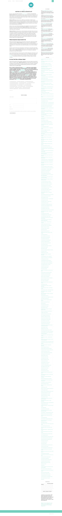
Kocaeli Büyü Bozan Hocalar (44, 306)
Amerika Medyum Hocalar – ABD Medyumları (46, 99)
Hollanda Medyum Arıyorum (44, 295)
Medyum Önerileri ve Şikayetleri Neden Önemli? (47, 391)
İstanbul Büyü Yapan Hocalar (45, 363)
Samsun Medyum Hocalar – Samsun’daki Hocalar (47, 102)
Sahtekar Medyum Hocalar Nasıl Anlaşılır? (46, 348)
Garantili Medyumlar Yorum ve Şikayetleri (46, 256)
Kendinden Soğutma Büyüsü (44, 267)
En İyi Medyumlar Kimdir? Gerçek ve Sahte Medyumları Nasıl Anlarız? (46, 66)
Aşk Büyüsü (42, 479)
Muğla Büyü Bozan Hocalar (44, 328)
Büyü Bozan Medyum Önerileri (45, 279)
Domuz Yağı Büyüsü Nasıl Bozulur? (45, 315)
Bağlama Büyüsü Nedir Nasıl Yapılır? (45, 462)
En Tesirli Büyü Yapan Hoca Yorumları (46, 181)
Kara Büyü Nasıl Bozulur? (44, 234)
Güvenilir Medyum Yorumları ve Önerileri (46, 83)
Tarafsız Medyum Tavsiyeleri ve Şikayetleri (46, 261)
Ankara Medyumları (43, 407)
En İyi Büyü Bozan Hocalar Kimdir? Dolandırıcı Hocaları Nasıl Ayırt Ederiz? (47, 325)
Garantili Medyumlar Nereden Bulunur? (46, 260)
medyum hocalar (24, 13)
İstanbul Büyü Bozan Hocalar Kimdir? (46, 319)
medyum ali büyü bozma (26, 87)
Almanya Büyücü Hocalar (44, 369)
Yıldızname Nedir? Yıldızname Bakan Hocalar (46, 418)
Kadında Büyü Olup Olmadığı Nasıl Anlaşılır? (46, 205)
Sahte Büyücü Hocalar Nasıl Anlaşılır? (46, 273)
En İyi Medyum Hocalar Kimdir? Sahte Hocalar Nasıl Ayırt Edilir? (47, 48)
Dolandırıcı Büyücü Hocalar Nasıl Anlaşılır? (46, 272)
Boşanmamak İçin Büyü (44, 131)
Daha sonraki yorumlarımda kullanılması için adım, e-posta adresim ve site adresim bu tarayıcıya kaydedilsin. (23, 111)
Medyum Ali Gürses (47, 504)
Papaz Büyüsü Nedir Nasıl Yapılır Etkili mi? (46, 459)
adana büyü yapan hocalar (44, 483)
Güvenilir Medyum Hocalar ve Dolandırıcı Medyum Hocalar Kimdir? (46, 220)
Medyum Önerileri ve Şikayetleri (45, 276)
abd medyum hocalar (46, 490)
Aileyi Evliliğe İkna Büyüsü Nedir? (45, 366)
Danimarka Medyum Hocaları (45, 383)
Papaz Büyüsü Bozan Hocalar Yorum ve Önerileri (47, 209)
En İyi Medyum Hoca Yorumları (45, 213)
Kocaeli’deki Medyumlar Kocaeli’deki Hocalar (46, 444)
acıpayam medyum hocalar (48, 488)
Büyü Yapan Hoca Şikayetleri (44, 280)
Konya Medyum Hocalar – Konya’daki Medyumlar (47, 103)
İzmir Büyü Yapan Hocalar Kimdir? (45, 323)
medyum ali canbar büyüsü (14, 88)
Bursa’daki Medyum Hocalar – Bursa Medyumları (47, 402)
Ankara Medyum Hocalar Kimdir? (45, 320)
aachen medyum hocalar (47, 491)
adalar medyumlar (43, 488)
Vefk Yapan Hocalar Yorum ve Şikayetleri (46, 64)
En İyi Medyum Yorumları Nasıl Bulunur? (46, 382)
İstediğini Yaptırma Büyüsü (44, 312)
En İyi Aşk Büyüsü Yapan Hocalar (45, 208)
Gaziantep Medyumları (44, 417)
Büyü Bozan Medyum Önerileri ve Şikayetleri (46, 277)
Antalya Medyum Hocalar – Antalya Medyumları (47, 159)
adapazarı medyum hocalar (50, 487)
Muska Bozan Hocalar (44, 229)
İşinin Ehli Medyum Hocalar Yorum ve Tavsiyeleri (47, 194)
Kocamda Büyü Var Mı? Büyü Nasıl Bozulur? (46, 204)
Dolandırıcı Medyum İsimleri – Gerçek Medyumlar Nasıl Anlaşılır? (47, 19)
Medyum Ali (43, 505)
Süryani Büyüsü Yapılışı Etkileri (45, 458)
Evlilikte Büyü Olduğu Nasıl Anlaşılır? (45, 316)
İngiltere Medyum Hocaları (44, 78)
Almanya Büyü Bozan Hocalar (45, 370)
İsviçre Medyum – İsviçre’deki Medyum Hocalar (47, 412)
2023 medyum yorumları (44, 487)
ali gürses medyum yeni (31, 82)
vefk (19, 71)
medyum (23, 69)
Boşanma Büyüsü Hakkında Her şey (45, 473)
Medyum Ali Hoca (44, 503)
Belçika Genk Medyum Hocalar (45, 359)
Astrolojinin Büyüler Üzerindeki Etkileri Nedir (46, 476)
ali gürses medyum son (22, 82)
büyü (13, 71)
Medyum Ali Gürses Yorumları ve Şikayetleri (46, 413)
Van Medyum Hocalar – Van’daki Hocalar (46, 201)
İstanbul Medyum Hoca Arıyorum (45, 362)
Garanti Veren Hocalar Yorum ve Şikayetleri (46, 257)
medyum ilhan (46, 486)
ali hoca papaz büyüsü (21, 86)
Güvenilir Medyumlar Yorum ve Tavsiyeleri (46, 186)
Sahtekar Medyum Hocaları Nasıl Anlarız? (46, 121)
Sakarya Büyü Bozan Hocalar (45, 304)
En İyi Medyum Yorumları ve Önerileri (46, 63)
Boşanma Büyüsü (43, 303)
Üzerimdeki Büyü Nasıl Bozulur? (45, 238)
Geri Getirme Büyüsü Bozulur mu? (45, 425)
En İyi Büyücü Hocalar (44, 251)
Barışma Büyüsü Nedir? (44, 268)
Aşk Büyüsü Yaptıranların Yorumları (45, 395)
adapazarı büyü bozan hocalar (45, 485)
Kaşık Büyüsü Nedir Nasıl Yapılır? (45, 92)
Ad (10, 104)
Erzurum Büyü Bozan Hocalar (45, 126)
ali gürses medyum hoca (29, 81)
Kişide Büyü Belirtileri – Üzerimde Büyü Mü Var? (47, 86)
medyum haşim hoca (50, 486)
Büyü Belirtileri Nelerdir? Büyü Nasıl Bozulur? (46, 105)
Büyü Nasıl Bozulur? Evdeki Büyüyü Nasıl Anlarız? (47, 98)
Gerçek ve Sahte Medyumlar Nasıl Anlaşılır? (46, 352)
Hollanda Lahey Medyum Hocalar (45, 351)
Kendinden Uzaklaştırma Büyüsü (45, 241)
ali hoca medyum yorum (13, 86)
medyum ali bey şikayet (18, 87)
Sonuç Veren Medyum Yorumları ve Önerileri (46, 166)
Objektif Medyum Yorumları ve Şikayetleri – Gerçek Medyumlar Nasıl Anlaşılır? (46, 68)
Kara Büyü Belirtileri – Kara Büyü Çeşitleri (46, 169)
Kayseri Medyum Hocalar (44, 327)
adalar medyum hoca (47, 489)
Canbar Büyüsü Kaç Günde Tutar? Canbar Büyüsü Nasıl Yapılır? (46, 33)
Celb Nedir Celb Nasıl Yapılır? (44, 446)
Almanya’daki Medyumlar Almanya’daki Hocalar (47, 436)
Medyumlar (11, 56)
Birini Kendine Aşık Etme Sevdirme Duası (46, 468)
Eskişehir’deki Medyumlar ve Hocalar (45, 392)
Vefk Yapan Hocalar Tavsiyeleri (45, 228)
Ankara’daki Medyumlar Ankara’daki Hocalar (46, 447)
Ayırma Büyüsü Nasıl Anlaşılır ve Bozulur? (46, 189)
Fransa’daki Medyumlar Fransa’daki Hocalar (46, 433)
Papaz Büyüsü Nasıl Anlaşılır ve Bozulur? (46, 182)
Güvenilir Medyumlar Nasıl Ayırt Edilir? (46, 173)
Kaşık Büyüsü (43, 465)
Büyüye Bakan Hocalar (44, 248)
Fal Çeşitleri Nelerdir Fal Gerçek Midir (45, 475)
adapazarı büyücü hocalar (48, 492)
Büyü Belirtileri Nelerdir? (44, 422)
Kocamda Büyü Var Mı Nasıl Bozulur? (45, 170)
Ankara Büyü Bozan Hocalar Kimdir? (45, 322)
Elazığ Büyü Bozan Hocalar (44, 252)
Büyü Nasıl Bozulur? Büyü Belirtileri (45, 237)
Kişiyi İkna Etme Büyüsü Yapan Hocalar (46, 313)
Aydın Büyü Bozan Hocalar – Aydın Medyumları (47, 160)
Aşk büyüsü (22, 70)
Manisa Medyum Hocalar (44, 307)
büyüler (24, 67)
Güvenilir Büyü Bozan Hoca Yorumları (46, 185)
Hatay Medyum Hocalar (44, 284)
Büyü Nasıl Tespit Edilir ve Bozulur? (45, 145)
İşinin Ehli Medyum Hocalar (44, 197)
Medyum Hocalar (44, 502)
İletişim (18, 79)
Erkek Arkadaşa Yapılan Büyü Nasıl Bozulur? (46, 79)
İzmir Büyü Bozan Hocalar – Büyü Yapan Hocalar (47, 341)
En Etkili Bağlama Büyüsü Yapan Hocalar (48, 10)
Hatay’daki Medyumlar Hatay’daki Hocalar (46, 439)
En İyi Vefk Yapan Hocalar (44, 244)
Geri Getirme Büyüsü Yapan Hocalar (45, 216)
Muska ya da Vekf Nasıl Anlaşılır (45, 472)
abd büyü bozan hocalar (46, 484)
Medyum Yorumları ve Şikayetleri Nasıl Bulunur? (47, 388)
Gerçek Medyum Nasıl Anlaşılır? (45, 453)
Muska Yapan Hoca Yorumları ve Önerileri (46, 106)
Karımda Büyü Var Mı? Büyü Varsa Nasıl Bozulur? (47, 167)
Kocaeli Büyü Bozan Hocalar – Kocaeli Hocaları (47, 198)
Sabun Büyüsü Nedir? (44, 443)
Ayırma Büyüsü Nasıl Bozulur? (45, 298)
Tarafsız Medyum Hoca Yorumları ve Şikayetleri (47, 331)
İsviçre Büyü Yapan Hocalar (44, 356)
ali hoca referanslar (29, 86)
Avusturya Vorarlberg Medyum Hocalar (46, 365)
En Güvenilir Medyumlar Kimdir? (45, 188)
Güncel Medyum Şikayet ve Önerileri (45, 264)
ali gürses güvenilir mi (20, 81)
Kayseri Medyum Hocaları (44, 396)
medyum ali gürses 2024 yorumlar (24, 88)
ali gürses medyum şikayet (14, 82)
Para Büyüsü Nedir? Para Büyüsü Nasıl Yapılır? (47, 349)
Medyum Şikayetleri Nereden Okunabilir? (46, 378)
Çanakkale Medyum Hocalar (44, 202)
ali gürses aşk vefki (13, 81)
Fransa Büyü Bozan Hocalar (44, 358)
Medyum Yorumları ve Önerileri (45, 226)
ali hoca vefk (12, 87)
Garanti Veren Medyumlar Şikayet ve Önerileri (47, 249)
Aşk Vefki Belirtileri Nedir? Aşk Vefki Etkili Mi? (46, 263)
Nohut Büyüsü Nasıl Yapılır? (44, 440)
